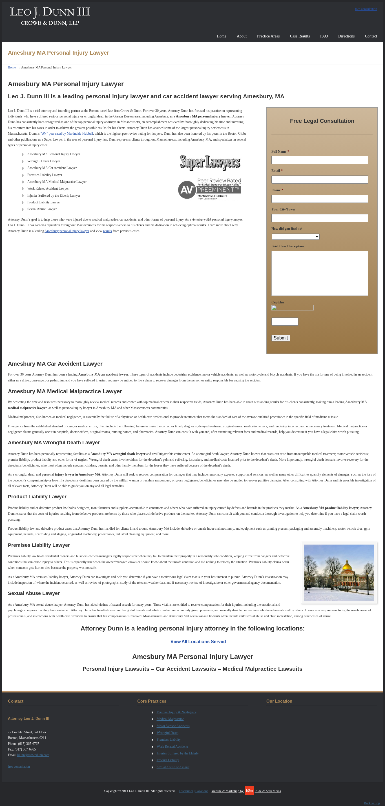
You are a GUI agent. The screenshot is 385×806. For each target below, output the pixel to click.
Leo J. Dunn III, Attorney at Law (50, 16)
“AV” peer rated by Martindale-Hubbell (67, 134)
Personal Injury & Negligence (176, 712)
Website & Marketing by (228, 790)
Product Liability (168, 760)
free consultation (366, 9)
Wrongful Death (167, 733)
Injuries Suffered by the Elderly (178, 753)
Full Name (280, 152)
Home (12, 67)
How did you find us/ (286, 229)
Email (277, 171)
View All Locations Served (198, 641)
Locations (201, 790)
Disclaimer (186, 790)
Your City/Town (283, 209)
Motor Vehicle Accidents (173, 726)
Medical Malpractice (170, 719)
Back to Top (372, 803)
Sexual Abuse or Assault (173, 767)
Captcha (277, 302)
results (107, 231)
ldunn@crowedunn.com (33, 755)
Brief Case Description (287, 246)
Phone (277, 190)
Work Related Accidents (173, 747)
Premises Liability (169, 739)
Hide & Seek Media (268, 790)
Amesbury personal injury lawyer (67, 231)
